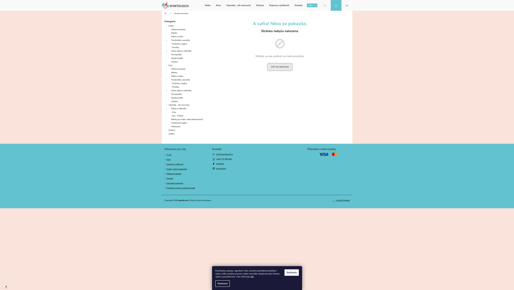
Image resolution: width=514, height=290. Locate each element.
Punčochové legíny (179, 123)
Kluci (171, 65)
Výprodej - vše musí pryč (179, 105)
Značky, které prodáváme (176, 169)
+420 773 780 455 (224, 159)
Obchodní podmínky (174, 183)
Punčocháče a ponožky (180, 40)
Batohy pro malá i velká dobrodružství (187, 119)
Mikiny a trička (177, 36)
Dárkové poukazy (178, 29)
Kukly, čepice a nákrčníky (181, 51)
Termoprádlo (176, 54)
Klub (168, 159)
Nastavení (223, 283)
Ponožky (175, 47)
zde (252, 276)
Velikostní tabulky (173, 174)
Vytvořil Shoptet (343, 200)
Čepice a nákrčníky (178, 108)
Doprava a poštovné (174, 164)
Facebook (220, 163)
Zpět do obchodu (280, 67)
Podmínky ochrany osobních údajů (180, 188)
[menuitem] (207, 5)
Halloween (175, 126)
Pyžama (174, 62)
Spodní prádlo (177, 58)
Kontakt (169, 178)
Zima (174, 112)
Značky (171, 134)
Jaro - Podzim (177, 116)
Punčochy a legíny (179, 44)
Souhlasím (291, 272)
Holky (171, 26)
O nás (168, 155)
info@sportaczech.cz (224, 154)
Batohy (174, 33)
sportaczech (221, 168)
